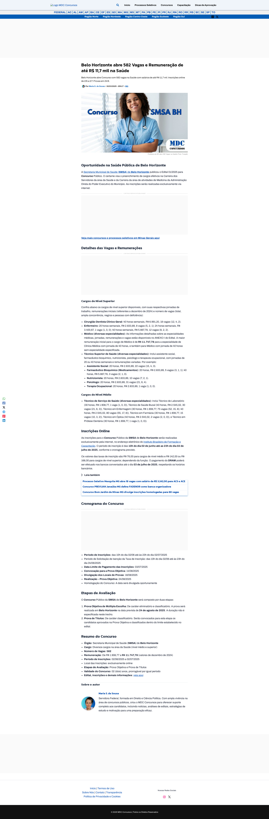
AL (75, 12)
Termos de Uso (106, 788)
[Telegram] (4, 411)
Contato (100, 792)
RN (175, 12)
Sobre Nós (88, 792)
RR (186, 12)
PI (159, 12)
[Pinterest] (4, 416)
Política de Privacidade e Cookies (102, 796)
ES (108, 12)
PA (143, 12)
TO (213, 12)
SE (202, 12)
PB (149, 12)
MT (138, 12)
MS (132, 12)
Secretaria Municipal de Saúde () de (116, 172)
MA (120, 12)
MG (126, 12)
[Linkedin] (4, 420)
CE (97, 12)
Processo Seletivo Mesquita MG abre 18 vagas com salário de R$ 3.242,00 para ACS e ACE (134, 481)
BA (92, 12)
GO (114, 12)
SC (197, 12)
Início (93, 788)
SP (208, 12)
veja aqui (138, 675)
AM (81, 12)
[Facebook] (4, 402)
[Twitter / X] (217, 16)
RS (191, 12)
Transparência (114, 792)
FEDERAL (60, 12)
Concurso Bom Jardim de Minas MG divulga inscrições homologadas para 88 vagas (131, 492)
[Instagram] (212, 16)
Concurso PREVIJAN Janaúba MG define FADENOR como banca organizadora (127, 486)
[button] (117, 5)
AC (69, 12)
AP (86, 12)
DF (103, 12)
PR (164, 12)
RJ (169, 12)
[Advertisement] (134, 38)
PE (154, 12)
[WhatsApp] (4, 398)
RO (180, 12)
